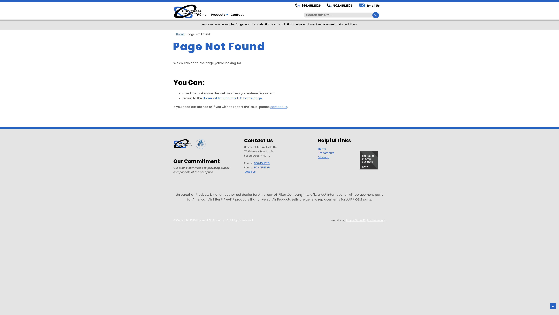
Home (201, 15)
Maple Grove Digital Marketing (365, 220)
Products (218, 15)
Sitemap (323, 157)
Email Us (373, 6)
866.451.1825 (311, 6)
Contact (237, 15)
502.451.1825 (343, 6)
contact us (278, 107)
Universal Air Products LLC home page (232, 98)
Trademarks (326, 153)
